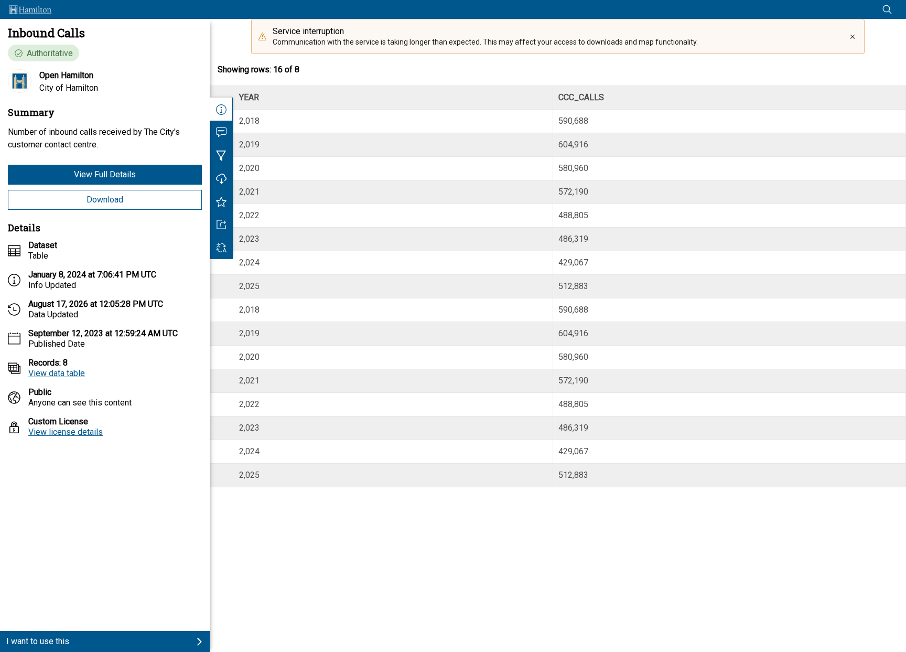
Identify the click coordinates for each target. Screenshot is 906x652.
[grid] (558, 286)
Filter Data (221, 155)
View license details (65, 432)
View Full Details (105, 174)
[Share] (221, 224)
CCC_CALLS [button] (581, 97)
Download (105, 200)
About (221, 109)
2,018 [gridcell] (249, 121)
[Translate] (221, 247)
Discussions (221, 132)
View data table (56, 373)
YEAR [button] (249, 97)
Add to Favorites (221, 201)
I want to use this (37, 641)
